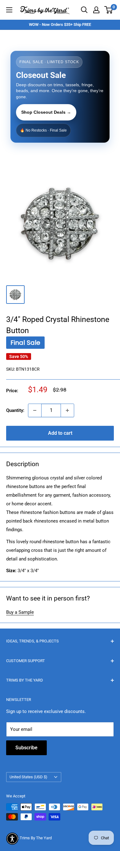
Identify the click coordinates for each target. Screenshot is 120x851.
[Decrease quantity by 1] (34, 410)
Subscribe (26, 748)
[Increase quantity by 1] (67, 410)
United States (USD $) (28, 777)
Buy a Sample (20, 612)
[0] (109, 10)
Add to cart (60, 433)
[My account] (96, 9)
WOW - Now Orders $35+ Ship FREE (60, 24)
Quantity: (15, 410)
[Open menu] (9, 9)
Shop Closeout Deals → (46, 112)
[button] (12, 839)
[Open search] (84, 9)
